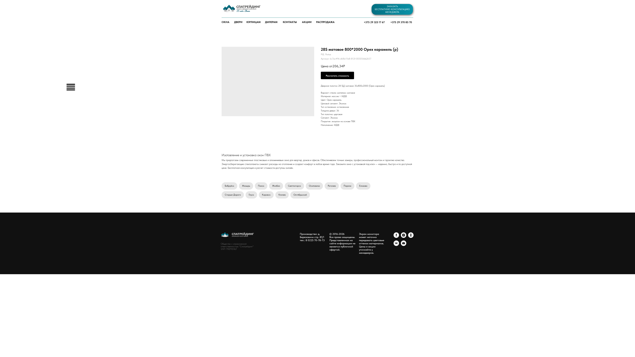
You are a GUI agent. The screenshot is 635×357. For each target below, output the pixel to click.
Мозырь (246, 185)
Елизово (363, 185)
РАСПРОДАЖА (325, 22)
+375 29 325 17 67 (374, 22)
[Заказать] (337, 75)
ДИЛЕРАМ (271, 22)
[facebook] (396, 237)
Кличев (282, 194)
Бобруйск (229, 185)
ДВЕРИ (238, 22)
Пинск (261, 185)
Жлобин (276, 185)
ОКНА (225, 22)
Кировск (266, 194)
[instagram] (403, 237)
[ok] (411, 237)
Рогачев (332, 185)
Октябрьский (300, 194)
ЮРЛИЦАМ (253, 22)
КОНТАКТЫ (290, 22)
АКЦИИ (307, 22)
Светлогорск (294, 185)
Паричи (347, 185)
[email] (403, 245)
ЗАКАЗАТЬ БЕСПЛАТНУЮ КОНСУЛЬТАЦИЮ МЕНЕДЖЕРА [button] (392, 9)
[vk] (396, 245)
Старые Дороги (233, 194)
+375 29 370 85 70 (401, 22)
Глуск (251, 194)
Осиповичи (314, 185)
